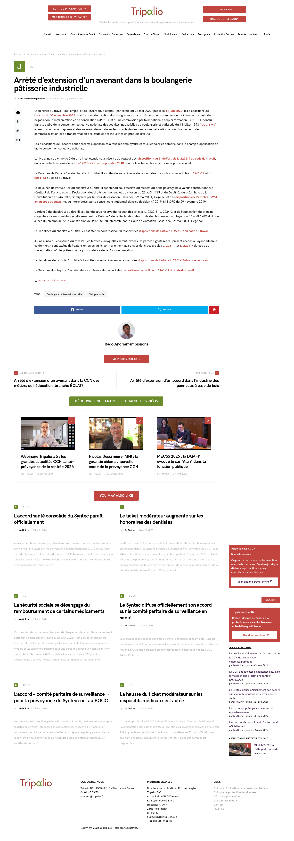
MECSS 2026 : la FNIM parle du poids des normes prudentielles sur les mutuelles (266, 749)
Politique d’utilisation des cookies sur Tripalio (241, 788)
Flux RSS (219, 808)
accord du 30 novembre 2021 (55, 115)
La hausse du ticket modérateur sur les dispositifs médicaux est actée (161, 697)
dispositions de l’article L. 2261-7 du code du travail (174, 231)
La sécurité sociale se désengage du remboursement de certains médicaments (59, 608)
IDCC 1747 (208, 124)
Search (271, 599)
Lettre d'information (67, 8)
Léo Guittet (24, 530)
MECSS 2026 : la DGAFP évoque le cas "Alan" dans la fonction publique (181, 461)
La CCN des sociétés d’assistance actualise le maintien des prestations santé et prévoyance (254, 676)
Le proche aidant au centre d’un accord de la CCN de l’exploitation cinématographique (254, 657)
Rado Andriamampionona (31, 98)
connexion (224, 9)
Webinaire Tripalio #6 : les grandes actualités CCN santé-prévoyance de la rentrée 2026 (47, 461)
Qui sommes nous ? (225, 800)
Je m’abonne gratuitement (253, 581)
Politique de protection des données (235, 792)
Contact (218, 804)
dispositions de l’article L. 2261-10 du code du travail (173, 260)
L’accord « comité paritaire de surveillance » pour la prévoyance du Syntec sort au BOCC (61, 697)
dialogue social (96, 294)
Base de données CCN (224, 19)
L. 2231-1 (169, 245)
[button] (50, 280)
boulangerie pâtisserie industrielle (64, 294)
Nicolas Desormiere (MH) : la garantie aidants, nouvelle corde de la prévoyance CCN (113, 461)
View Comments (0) (125, 359)
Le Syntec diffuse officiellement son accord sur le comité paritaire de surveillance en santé (166, 611)
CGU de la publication (227, 796)
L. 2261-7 (186, 245)
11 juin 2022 (174, 111)
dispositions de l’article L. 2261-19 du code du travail (158, 270)
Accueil (18, 54)
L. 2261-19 (197, 173)
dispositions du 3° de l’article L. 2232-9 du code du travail (176, 158)
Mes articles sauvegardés (69, 17)
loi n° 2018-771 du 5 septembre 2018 (99, 163)
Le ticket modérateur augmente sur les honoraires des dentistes (161, 519)
